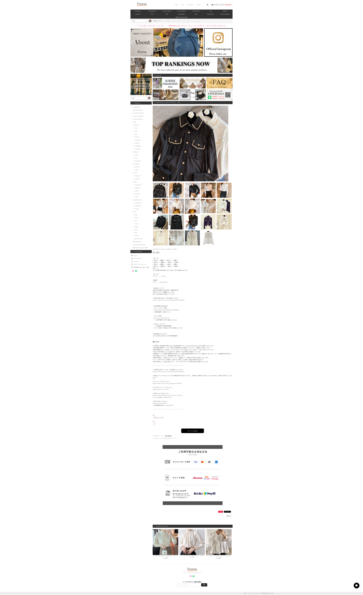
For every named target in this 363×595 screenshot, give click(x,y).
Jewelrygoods (181, 14)
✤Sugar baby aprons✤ (181, 17)
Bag (136, 214)
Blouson (137, 194)
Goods (137, 209)
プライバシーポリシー (140, 264)
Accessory (138, 206)
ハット (209, 21)
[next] (200, 42)
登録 (204, 585)
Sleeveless (138, 146)
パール (173, 21)
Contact (199, 4)
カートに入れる (193, 431)
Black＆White (210, 14)
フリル (178, 21)
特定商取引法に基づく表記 (141, 267)
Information (190, 4)
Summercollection (166, 11)
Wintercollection (196, 11)
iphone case (138, 238)
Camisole (137, 149)
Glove (136, 223)
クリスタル (167, 21)
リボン (188, 21)
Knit (136, 134)
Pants (136, 155)
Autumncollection (181, 11)
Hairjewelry (138, 203)
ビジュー (199, 21)
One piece (137, 14)
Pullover (137, 143)
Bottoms (225, 11)
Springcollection (152, 11)
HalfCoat (137, 188)
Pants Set (137, 176)
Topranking (138, 11)
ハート (193, 21)
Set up (152, 14)
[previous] (133, 42)
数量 (154, 421)
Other (196, 14)
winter (136, 170)
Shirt (136, 131)
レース (183, 21)
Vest (136, 128)
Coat (136, 197)
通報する (229, 516)
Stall (136, 229)
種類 (154, 415)
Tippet (136, 227)
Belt (136, 232)
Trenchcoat (138, 185)
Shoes (136, 218)
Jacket (137, 137)
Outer (167, 14)
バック (204, 21)
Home (176, 4)
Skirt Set (137, 179)
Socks (136, 235)
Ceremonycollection (225, 14)
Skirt (136, 158)
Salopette (138, 161)
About (182, 4)
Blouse (137, 125)
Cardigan (137, 140)
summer (137, 167)
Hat (136, 220)
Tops (210, 11)
